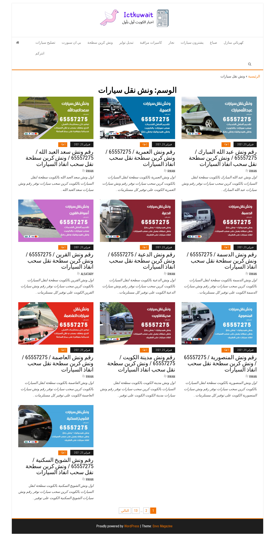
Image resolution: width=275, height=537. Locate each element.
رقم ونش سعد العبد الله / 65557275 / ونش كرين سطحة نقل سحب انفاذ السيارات (59, 158)
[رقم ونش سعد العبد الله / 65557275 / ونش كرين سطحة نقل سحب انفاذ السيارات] (55, 118)
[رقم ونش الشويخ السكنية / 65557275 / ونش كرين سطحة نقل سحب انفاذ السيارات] (55, 426)
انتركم (39, 53)
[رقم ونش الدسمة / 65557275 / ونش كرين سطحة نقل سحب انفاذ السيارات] (219, 220)
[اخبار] (18, 42)
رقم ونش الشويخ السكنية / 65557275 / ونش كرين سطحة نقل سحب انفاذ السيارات (59, 466)
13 (136, 511)
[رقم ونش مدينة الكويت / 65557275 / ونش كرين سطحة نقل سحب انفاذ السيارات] (137, 323)
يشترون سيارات (192, 42)
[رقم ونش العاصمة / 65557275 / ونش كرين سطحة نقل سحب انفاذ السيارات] (55, 323)
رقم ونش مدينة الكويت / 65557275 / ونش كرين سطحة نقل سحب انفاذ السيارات (141, 363)
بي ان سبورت (71, 42)
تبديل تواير (126, 42)
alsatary (87, 274)
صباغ (213, 42)
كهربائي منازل (234, 42)
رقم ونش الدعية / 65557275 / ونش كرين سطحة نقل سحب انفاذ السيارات (141, 260)
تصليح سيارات (45, 42)
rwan (89, 171)
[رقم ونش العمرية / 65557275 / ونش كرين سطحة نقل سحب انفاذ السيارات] (137, 118)
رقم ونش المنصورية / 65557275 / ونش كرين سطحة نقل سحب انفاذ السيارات (220, 363)
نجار (171, 42)
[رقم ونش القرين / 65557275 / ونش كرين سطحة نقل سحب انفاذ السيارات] (55, 220)
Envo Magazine (163, 526)
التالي (125, 511)
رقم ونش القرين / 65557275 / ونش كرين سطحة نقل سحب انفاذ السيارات (59, 260)
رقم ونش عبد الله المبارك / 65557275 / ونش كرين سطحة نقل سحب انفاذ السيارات (223, 158)
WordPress (131, 526)
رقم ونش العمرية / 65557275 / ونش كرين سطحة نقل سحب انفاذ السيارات (140, 158)
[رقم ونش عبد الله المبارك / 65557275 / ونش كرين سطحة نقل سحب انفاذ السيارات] (219, 118)
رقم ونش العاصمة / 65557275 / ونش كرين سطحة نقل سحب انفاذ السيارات (57, 363)
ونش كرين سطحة (100, 42)
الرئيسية (254, 76)
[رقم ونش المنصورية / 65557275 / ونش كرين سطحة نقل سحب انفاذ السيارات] (219, 323)
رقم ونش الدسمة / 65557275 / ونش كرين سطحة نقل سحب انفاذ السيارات (222, 260)
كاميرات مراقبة (151, 42)
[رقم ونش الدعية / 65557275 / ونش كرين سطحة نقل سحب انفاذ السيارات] (137, 220)
